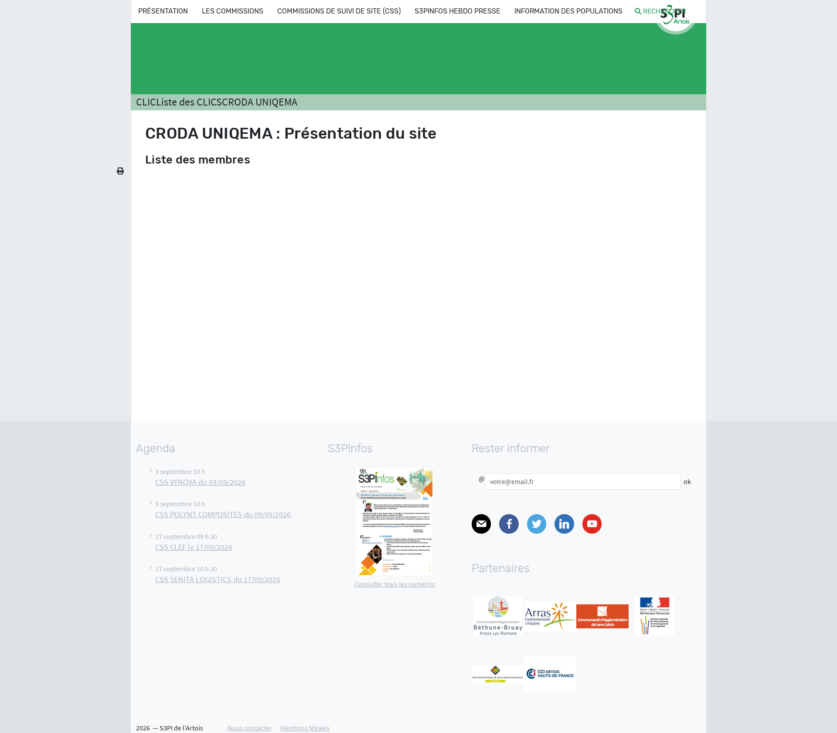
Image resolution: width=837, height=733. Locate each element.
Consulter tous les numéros (394, 584)
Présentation (163, 11)
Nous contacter (250, 727)
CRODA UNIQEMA (259, 102)
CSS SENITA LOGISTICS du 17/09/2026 (217, 579)
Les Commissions (232, 11)
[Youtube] (592, 524)
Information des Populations (568, 11)
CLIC (146, 102)
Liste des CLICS (189, 102)
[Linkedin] (564, 524)
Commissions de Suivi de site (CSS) (339, 11)
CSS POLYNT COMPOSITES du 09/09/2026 (223, 514)
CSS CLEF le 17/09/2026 (193, 547)
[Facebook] (508, 524)
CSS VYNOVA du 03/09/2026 (200, 482)
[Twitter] (536, 524)
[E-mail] (481, 524)
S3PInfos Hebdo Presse (457, 11)
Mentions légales (305, 727)
